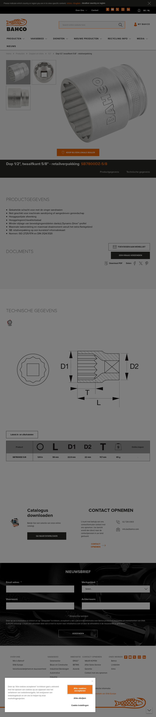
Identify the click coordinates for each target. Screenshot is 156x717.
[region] (50, 694)
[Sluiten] (92, 681)
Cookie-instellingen (80, 705)
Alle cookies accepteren (80, 689)
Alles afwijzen (80, 698)
